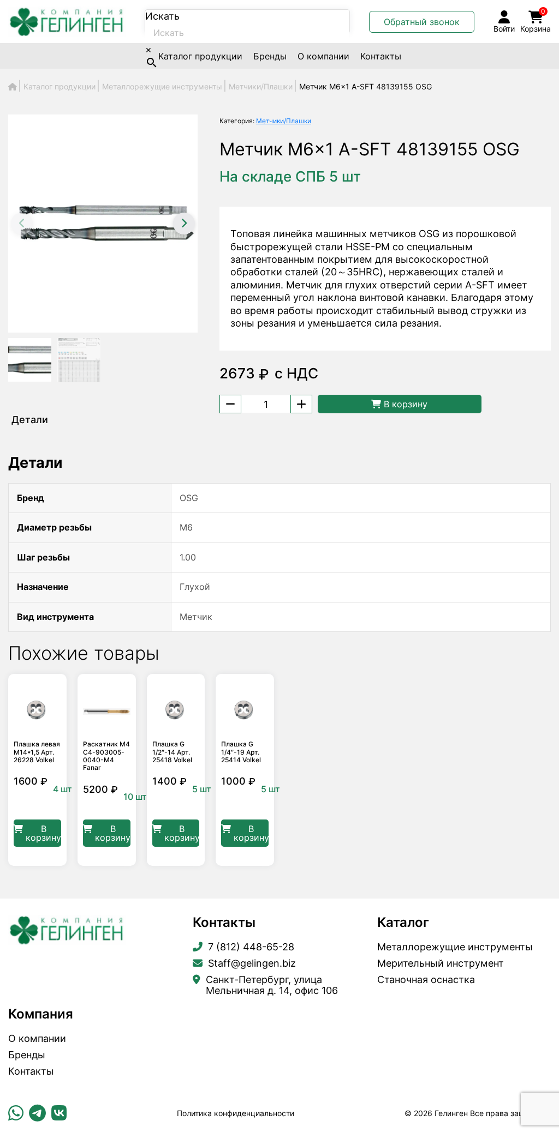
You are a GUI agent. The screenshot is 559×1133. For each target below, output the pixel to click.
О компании (323, 56)
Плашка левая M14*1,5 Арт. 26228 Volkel (37, 752)
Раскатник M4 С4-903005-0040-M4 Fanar (106, 756)
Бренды (270, 56)
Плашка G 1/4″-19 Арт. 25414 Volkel (241, 752)
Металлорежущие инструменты (455, 947)
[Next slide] (184, 223)
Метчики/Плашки (283, 121)
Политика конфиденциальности (235, 1113)
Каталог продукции (200, 56)
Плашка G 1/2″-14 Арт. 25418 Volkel (172, 752)
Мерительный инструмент (440, 963)
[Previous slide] (22, 223)
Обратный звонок (422, 21)
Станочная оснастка (426, 979)
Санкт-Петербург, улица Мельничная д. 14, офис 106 (272, 985)
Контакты (380, 56)
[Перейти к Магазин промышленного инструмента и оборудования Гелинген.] (12, 86)
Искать (162, 16)
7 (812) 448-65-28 (251, 947)
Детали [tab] (29, 419)
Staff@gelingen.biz (252, 963)
